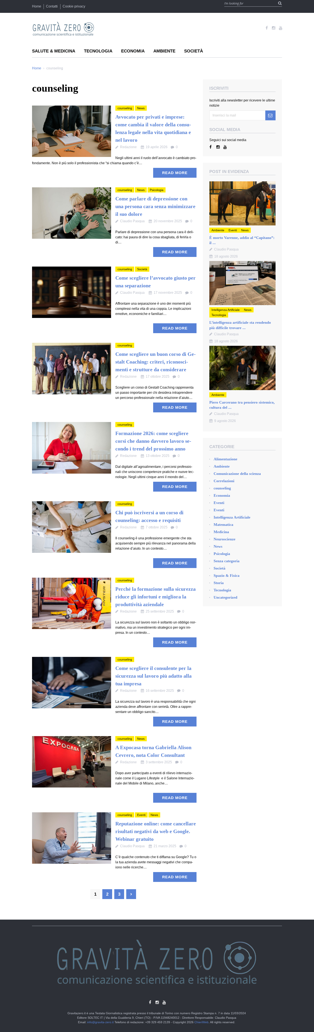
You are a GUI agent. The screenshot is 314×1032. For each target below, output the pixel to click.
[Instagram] (273, 28)
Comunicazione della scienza (237, 473)
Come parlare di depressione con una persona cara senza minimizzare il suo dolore (155, 206)
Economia (133, 51)
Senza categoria (226, 561)
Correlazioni (224, 481)
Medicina (221, 532)
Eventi (141, 815)
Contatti (52, 6)
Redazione (128, 147)
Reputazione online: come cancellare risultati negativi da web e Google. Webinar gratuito (155, 831)
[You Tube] (280, 28)
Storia (219, 583)
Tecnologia (98, 51)
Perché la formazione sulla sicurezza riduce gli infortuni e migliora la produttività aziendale (155, 596)
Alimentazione (225, 459)
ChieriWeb (201, 1022)
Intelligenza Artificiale (225, 310)
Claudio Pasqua (132, 221)
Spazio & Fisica (226, 575)
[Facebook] (266, 28)
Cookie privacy (74, 6)
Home (36, 6)
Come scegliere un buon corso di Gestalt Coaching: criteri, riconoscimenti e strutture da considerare (155, 361)
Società (193, 51)
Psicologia (156, 190)
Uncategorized (225, 597)
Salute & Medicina (53, 51)
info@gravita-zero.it (100, 1022)
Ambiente (164, 51)
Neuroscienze (224, 539)
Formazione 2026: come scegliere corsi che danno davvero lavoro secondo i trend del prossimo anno (153, 441)
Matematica (223, 524)
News (141, 108)
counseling (124, 108)
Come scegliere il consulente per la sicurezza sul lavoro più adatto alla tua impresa (153, 675)
